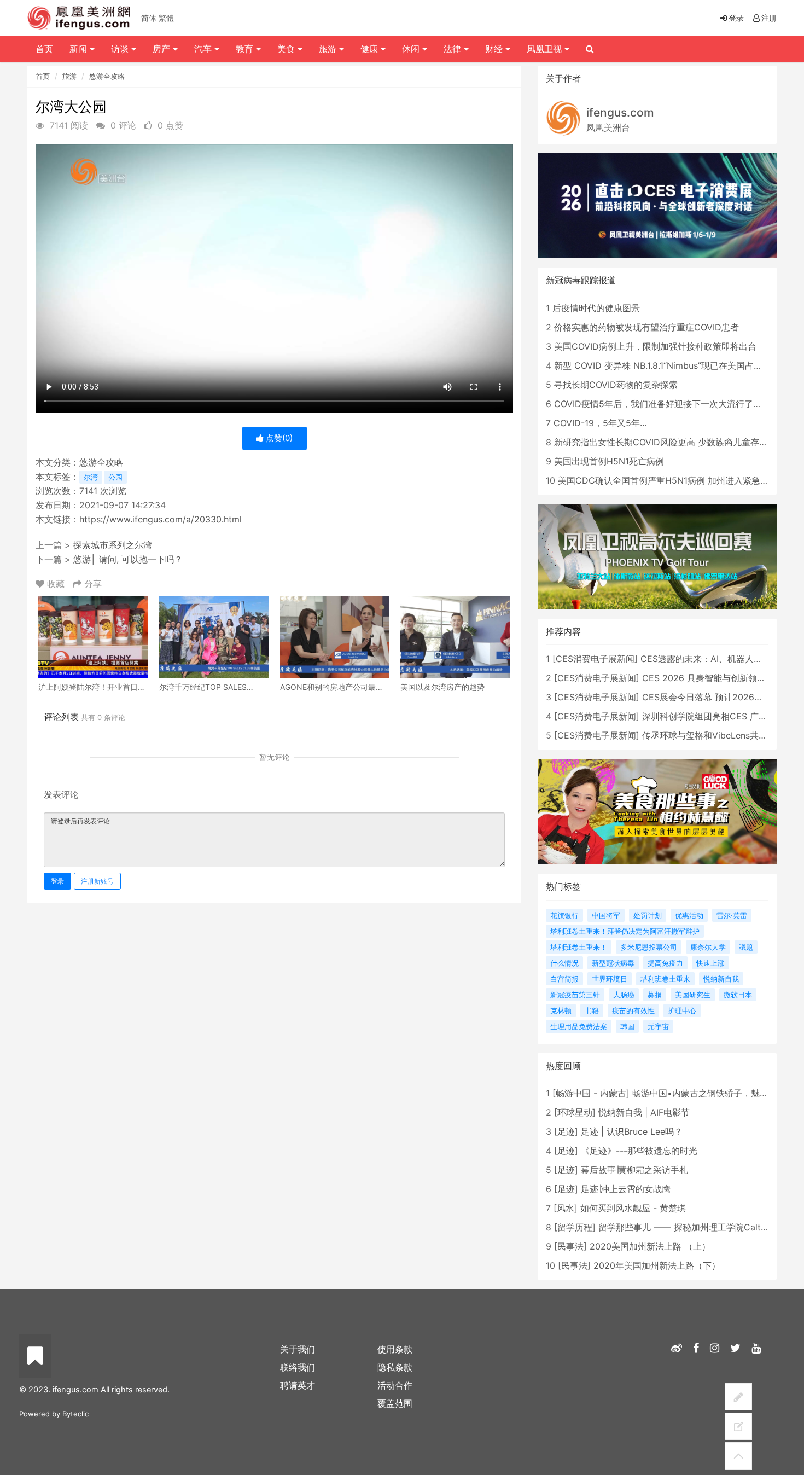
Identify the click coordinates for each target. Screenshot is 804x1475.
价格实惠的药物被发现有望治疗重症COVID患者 (646, 327)
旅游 (69, 76)
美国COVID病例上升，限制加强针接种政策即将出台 (655, 346)
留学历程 (574, 1227)
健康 (370, 48)
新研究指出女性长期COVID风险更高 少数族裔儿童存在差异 (669, 442)
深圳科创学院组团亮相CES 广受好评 (713, 716)
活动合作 (394, 1385)
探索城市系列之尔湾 (112, 544)
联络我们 (297, 1367)
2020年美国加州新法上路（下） (656, 1265)
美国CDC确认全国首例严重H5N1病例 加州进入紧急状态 (668, 480)
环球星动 (574, 1112)
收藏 (55, 583)
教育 (246, 48)
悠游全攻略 (107, 76)
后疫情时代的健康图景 (596, 308)
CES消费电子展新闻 (595, 658)
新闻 (79, 48)
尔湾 (91, 477)
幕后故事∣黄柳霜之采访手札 (634, 1169)
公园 (115, 477)
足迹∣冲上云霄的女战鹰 (626, 1188)
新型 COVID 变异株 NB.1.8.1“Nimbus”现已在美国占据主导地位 (675, 365)
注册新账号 (97, 881)
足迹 (566, 1131)
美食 (287, 48)
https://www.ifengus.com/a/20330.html (160, 519)
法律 (454, 48)
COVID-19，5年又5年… (600, 422)
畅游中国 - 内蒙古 (591, 1093)
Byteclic (75, 1413)
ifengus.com (620, 112)
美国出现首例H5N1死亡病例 (609, 461)
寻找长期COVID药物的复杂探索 (616, 384)
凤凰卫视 (545, 48)
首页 (43, 76)
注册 (769, 17)
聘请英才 (297, 1385)
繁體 (166, 17)
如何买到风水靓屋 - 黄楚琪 (633, 1208)
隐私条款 (394, 1367)
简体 (148, 17)
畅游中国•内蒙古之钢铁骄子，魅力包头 (709, 1093)
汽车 (204, 48)
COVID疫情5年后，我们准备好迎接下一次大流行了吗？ (662, 403)
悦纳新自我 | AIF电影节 (644, 1112)
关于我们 (297, 1349)
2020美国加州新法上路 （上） (650, 1246)
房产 (163, 48)
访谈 (121, 48)
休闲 (412, 48)
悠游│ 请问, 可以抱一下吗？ (128, 559)
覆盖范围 (394, 1403)
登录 (57, 881)
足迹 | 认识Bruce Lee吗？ (632, 1131)
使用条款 (394, 1349)
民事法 (570, 1246)
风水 (565, 1208)
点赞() (278, 438)
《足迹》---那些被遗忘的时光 (639, 1150)
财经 (495, 48)
